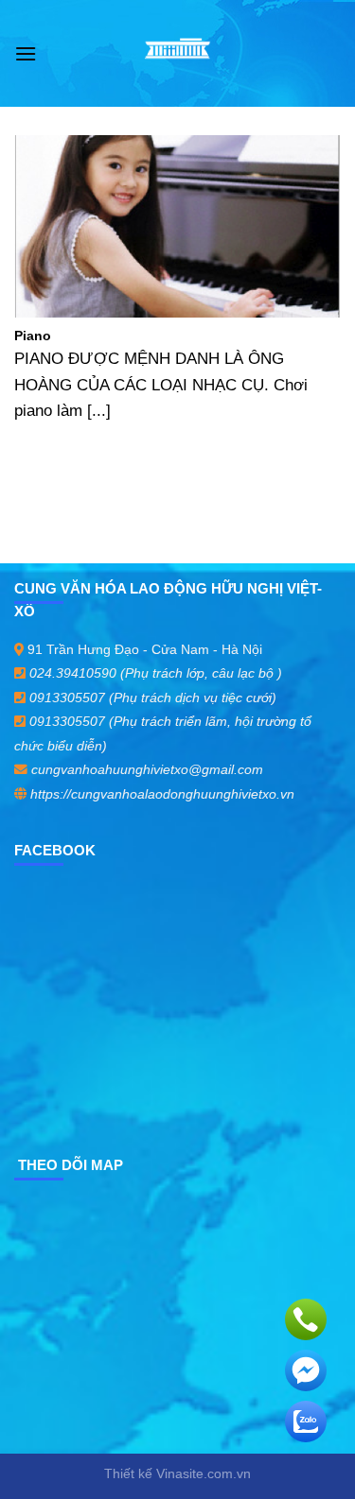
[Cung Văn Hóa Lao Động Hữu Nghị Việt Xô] (177, 54)
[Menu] (25, 53)
